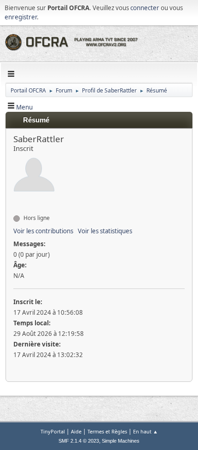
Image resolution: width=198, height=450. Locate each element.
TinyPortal (53, 431)
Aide (76, 431)
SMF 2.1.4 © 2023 (78, 441)
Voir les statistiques (105, 231)
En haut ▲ (145, 431)
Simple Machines (121, 441)
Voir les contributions (43, 231)
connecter (144, 8)
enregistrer (21, 17)
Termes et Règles (107, 431)
